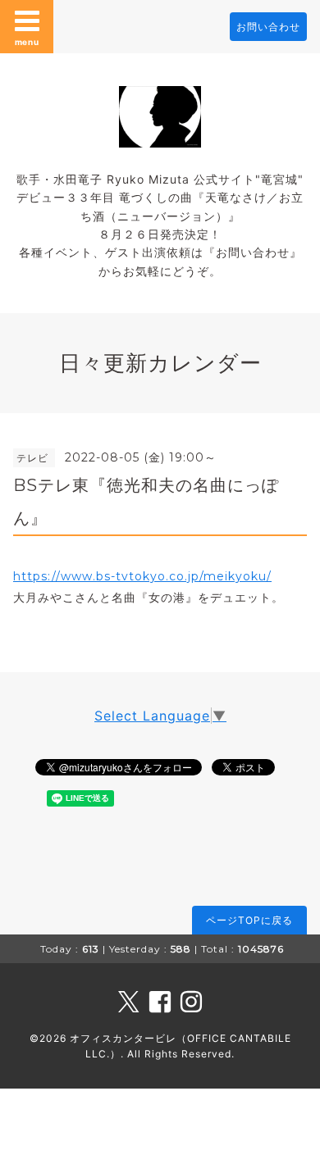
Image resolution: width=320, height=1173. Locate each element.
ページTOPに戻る (249, 920)
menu (27, 42)
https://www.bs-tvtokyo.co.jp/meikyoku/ (142, 576)
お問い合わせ (268, 26)
